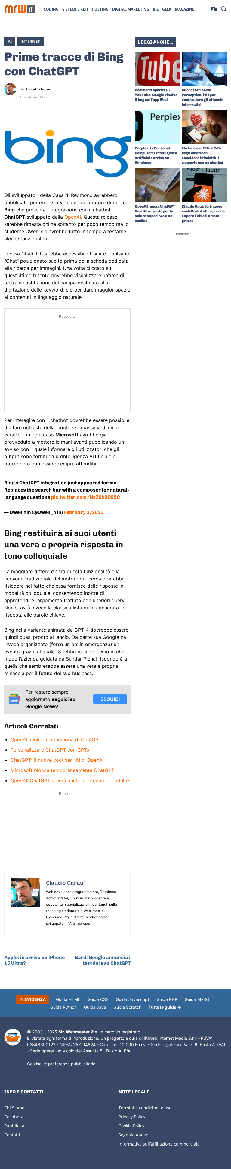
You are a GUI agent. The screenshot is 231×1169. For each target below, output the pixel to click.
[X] (83, 89)
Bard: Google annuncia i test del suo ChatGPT (103, 960)
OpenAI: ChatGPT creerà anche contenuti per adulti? (70, 780)
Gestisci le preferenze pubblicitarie (61, 1063)
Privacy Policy (132, 1117)
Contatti (12, 1135)
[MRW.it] (20, 9)
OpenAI (72, 217)
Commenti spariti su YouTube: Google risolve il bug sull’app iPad (156, 95)
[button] (223, 9)
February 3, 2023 (84, 512)
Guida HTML (68, 999)
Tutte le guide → (165, 1007)
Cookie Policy (131, 1126)
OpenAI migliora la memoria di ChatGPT (56, 739)
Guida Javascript (132, 999)
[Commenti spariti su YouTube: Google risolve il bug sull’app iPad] (157, 69)
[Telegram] (125, 89)
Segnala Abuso (133, 1135)
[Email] (125, 103)
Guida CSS (98, 999)
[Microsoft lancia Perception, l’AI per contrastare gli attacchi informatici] (204, 69)
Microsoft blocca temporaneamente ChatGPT (62, 770)
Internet (30, 41)
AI (10, 41)
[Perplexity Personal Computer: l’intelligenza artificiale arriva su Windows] (157, 127)
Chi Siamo (14, 1108)
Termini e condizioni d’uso (145, 1108)
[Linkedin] (97, 89)
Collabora (13, 1117)
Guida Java (95, 1007)
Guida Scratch (127, 1007)
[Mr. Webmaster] (12, 1037)
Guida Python (63, 1007)
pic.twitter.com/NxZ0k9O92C (85, 497)
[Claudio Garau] (11, 89)
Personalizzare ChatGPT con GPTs (50, 750)
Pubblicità (14, 1126)
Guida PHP (166, 999)
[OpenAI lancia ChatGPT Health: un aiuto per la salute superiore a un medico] (157, 185)
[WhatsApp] (111, 89)
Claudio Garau (38, 89)
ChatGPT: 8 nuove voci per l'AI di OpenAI (57, 760)
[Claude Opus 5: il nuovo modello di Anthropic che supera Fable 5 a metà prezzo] (204, 185)
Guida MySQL (198, 999)
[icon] (214, 8)
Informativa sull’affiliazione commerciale (159, 1144)
